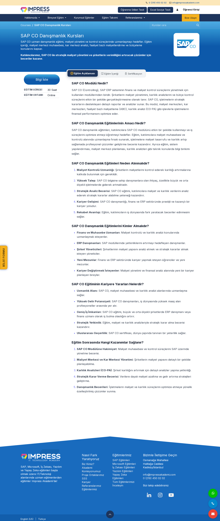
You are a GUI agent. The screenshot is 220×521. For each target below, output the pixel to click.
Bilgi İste (42, 79)
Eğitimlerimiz (89, 489)
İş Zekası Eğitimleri (123, 467)
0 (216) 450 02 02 (158, 2)
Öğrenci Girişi (191, 9)
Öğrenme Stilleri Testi (132, 9)
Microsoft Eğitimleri (124, 463)
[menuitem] (32, 18)
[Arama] (197, 25)
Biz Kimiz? (88, 464)
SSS (84, 478)
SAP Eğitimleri (121, 460)
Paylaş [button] (42, 103)
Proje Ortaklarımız (93, 475)
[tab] (82, 73)
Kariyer (86, 482)
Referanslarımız (91, 485)
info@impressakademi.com (185, 2)
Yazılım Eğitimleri (122, 471)
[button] (110, 514)
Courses (26, 25)
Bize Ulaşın (191, 17)
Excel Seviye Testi (160, 9)
